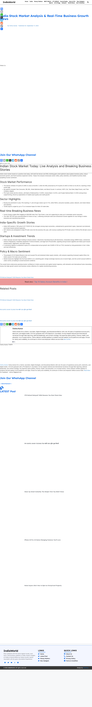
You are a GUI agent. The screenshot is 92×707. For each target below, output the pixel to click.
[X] (1, 17)
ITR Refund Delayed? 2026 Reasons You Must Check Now (17, 277)
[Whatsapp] (14, 662)
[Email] (1, 11)
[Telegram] (18, 662)
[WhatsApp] (1, 14)
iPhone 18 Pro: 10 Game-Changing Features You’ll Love (42, 540)
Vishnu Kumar (4, 365)
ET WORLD (56, 1)
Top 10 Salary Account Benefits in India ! (50, 282)
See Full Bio (66, 339)
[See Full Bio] (71, 339)
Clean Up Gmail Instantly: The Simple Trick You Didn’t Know (44, 492)
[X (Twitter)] (14, 342)
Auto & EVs (72, 1)
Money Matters (38, 1)
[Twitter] (8, 662)
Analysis (64, 3)
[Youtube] (11, 662)
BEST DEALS (47, 1)
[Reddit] (1, 23)
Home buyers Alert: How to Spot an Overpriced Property (43, 585)
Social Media (64, 1)
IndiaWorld (9, 2)
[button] (88, 2)
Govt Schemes (80, 3)
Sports (51, 3)
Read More (87, 370)
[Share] (1, 28)
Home (26, 1)
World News (71, 3)
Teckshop (85, 667)
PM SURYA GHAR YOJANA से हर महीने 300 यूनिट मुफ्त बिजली (16, 321)
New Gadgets (80, 1)
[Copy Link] (1, 26)
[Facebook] (13, 342)
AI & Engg (57, 3)
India (31, 1)
